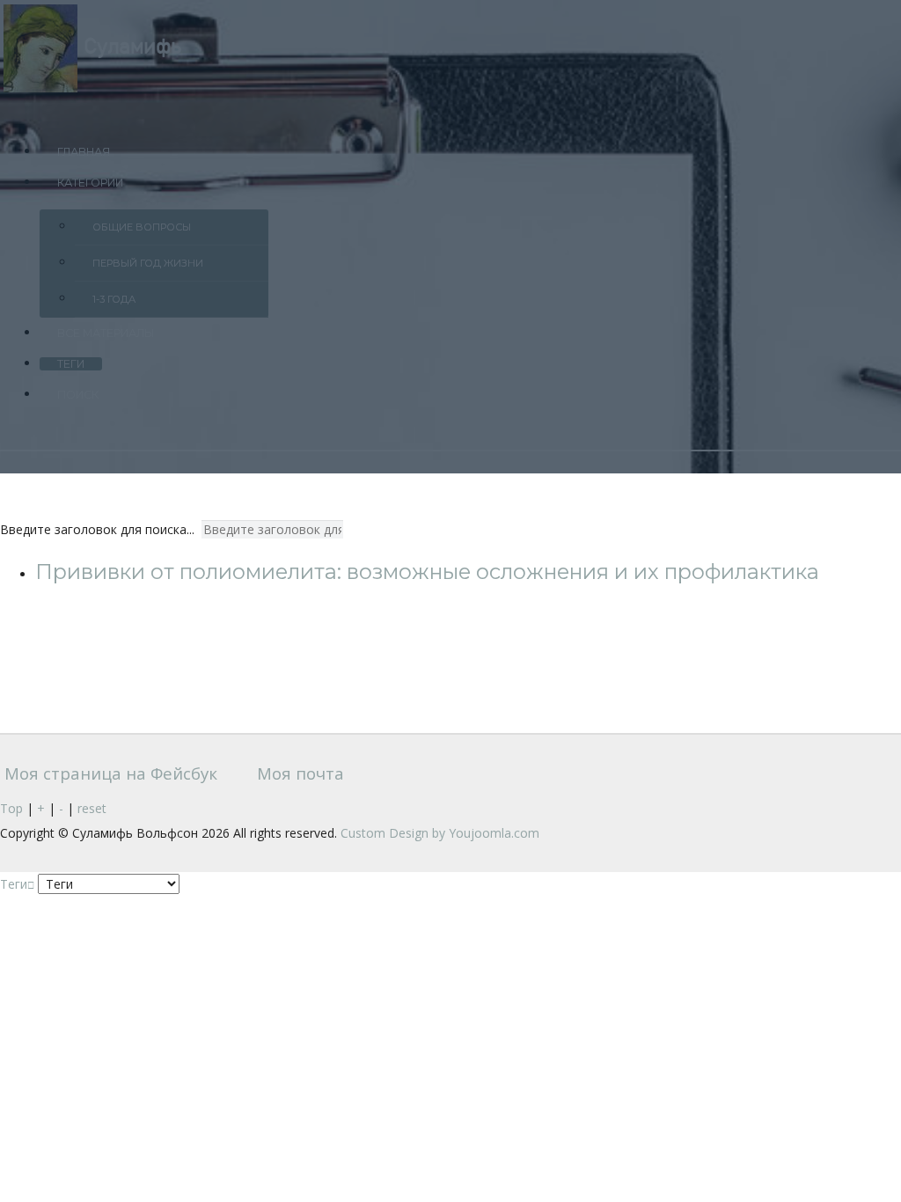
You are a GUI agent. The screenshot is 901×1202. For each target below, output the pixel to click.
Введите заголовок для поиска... (99, 529)
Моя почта (298, 773)
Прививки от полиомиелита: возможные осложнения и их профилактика (427, 571)
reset (91, 808)
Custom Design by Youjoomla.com (440, 833)
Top (11, 808)
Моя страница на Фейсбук (108, 773)
